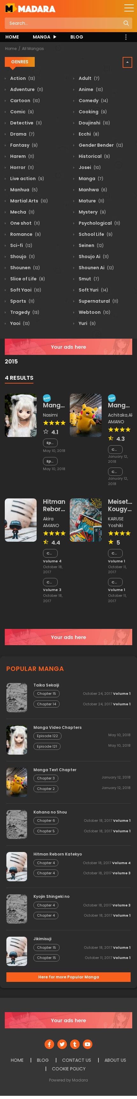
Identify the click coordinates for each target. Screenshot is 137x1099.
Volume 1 (116, 561)
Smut (88, 279)
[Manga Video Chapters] (21, 415)
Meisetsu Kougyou (121, 505)
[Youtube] (87, 1044)
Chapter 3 (115, 449)
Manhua (23, 190)
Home (11, 48)
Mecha (21, 212)
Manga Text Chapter (54, 769)
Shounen (24, 267)
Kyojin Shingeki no (51, 896)
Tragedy (24, 312)
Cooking (92, 112)
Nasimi (50, 415)
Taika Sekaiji (46, 685)
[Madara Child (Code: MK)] (30, 7)
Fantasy (23, 145)
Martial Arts (28, 201)
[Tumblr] (75, 1044)
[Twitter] (62, 1044)
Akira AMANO (51, 522)
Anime (90, 89)
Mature (91, 201)
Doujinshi (94, 123)
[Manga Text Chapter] (86, 415)
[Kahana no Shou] (16, 824)
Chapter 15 (115, 553)
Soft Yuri (93, 290)
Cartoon (24, 100)
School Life (95, 234)
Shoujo (22, 256)
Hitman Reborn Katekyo (55, 509)
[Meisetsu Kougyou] (86, 520)
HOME (12, 37)
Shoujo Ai (93, 256)
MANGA (41, 37)
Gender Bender (100, 145)
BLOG (76, 37)
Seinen (91, 245)
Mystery (92, 212)
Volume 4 (52, 561)
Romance (25, 234)
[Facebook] (49, 1044)
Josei (89, 167)
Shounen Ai (96, 267)
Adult (88, 78)
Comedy (93, 100)
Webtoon (94, 312)
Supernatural (98, 301)
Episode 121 (50, 461)
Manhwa (92, 190)
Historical (94, 156)
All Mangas (33, 48)
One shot (24, 223)
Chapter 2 (115, 472)
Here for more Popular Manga (68, 977)
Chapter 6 (46, 820)
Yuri (87, 323)
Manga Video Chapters (57, 727)
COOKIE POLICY (69, 1069)
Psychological (99, 223)
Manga (90, 178)
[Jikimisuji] (16, 951)
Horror (21, 167)
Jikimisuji (42, 938)
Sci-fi (20, 245)
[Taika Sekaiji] (16, 697)
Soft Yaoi (25, 290)
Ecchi (88, 134)
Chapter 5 (46, 831)
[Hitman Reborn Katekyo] (21, 520)
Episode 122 (50, 443)
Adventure (26, 89)
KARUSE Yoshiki (116, 522)
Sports (21, 301)
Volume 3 (52, 589)
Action (22, 78)
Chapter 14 (115, 582)
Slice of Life (27, 279)
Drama (21, 134)
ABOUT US (115, 1060)
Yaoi (19, 323)
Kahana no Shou (50, 812)
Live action (26, 178)
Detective (25, 123)
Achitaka (117, 415)
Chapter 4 (50, 553)
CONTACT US (76, 1060)
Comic (21, 112)
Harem (21, 156)
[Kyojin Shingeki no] (16, 908)
